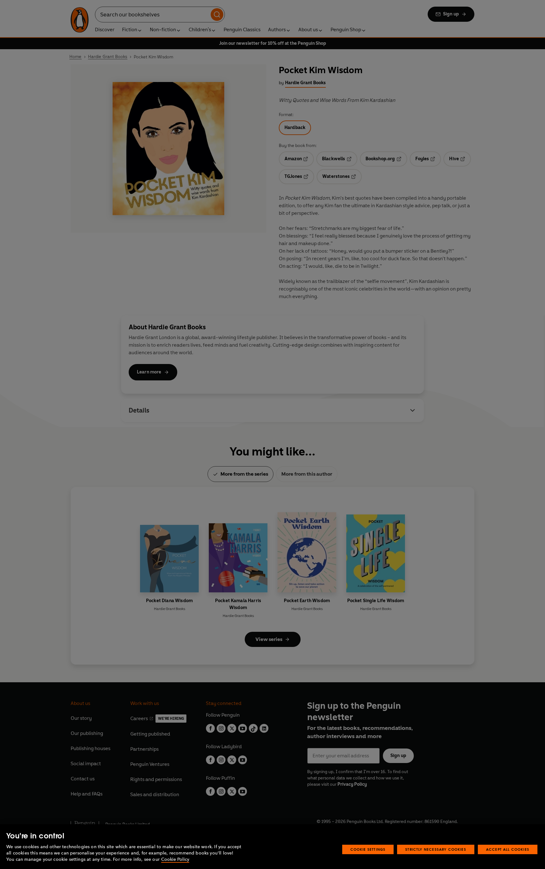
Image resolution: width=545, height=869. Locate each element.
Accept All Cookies (507, 849)
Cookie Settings (368, 849)
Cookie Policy (175, 859)
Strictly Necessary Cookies (435, 849)
